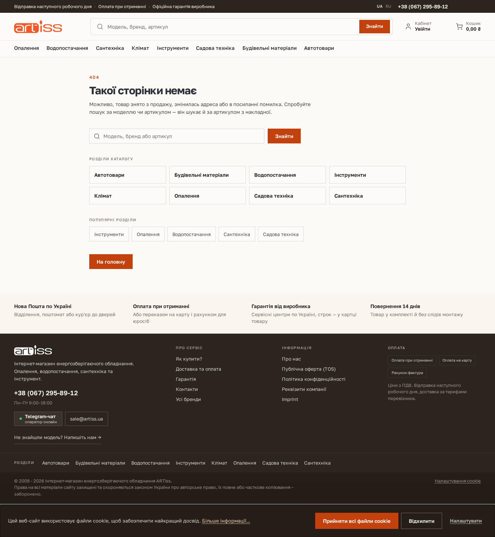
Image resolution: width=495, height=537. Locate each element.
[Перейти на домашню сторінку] (46, 26)
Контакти (187, 389)
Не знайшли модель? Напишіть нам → (57, 437)
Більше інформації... (226, 521)
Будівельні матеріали (201, 175)
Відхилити (421, 521)
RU (388, 6)
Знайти (374, 26)
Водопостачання (275, 175)
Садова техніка (273, 196)
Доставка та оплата (198, 369)
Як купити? (189, 359)
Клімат (103, 196)
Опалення (186, 196)
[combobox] (231, 27)
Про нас (291, 359)
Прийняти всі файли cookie (357, 521)
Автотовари (109, 175)
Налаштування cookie (458, 480)
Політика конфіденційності (313, 379)
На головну (111, 262)
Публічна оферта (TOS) (309, 369)
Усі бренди (188, 399)
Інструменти (350, 175)
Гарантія (186, 379)
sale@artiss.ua (86, 419)
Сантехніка (348, 196)
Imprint (290, 399)
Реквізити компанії (304, 389)
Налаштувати (466, 521)
